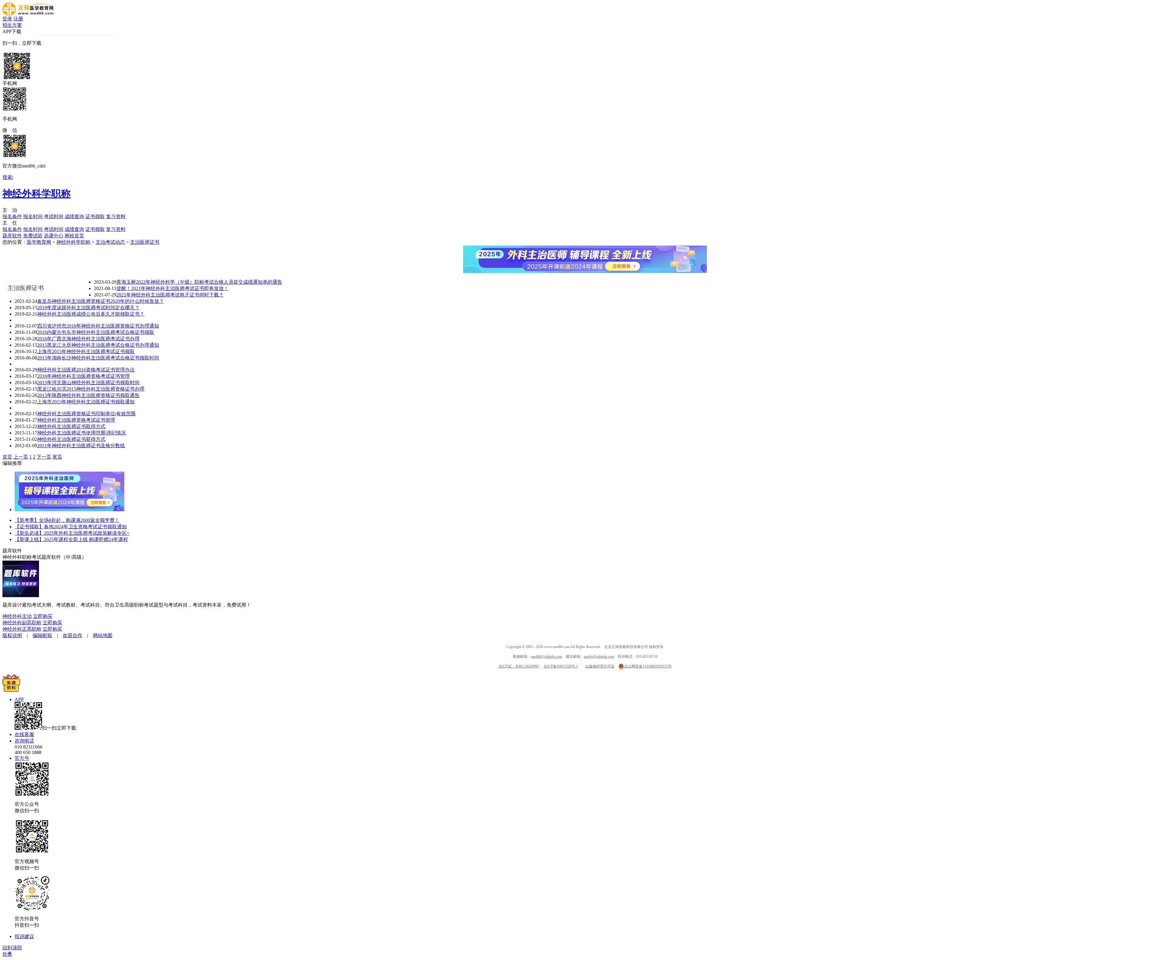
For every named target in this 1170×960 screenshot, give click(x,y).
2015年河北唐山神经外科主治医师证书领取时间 (88, 382)
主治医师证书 (144, 242)
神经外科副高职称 (21, 622)
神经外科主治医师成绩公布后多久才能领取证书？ (90, 314)
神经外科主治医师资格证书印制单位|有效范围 (86, 413)
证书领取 (95, 216)
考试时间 (53, 216)
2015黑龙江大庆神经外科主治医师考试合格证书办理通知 (98, 345)
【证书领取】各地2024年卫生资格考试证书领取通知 (71, 526)
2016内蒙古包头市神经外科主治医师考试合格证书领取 (95, 332)
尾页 (57, 456)
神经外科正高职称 (21, 629)
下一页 (44, 456)
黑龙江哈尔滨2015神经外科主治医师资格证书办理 (90, 388)
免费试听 (33, 235)
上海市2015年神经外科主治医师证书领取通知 (86, 401)
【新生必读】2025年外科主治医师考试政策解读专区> (72, 533)
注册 (18, 18)
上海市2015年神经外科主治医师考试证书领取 (86, 351)
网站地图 (102, 635)
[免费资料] (11, 690)
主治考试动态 (110, 242)
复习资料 (116, 216)
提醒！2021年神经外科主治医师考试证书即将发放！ (172, 288)
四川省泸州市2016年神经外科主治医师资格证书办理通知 (98, 325)
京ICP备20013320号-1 (561, 666)
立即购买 (42, 616)
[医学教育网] (27, 14)
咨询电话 (24, 740)
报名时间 (33, 216)
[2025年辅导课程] (69, 509)
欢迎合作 (72, 635)
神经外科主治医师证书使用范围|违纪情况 (81, 432)
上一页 (20, 456)
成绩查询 (74, 216)
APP (19, 699)
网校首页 (74, 235)
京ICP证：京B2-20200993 (518, 666)
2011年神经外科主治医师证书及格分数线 (81, 445)
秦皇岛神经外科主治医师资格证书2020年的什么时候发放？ (100, 301)
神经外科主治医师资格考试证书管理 (76, 420)
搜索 (7, 177)
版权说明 (12, 635)
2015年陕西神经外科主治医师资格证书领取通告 (88, 395)
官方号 (22, 758)
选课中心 (53, 235)
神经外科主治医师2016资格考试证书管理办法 (86, 369)
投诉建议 (24, 936)
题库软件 (12, 235)
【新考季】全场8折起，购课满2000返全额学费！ (67, 520)
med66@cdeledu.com (546, 656)
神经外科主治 (17, 616)
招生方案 (12, 25)
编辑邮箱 (42, 635)
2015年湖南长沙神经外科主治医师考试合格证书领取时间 (98, 357)
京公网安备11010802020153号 (648, 666)
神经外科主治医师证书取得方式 (71, 426)
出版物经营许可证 (600, 666)
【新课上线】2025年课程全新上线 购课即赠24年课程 (71, 539)
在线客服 (24, 734)
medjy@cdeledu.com (599, 656)
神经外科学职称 (36, 193)
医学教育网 (39, 242)
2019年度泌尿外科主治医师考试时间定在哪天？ (88, 307)
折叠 (7, 954)
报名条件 (12, 216)
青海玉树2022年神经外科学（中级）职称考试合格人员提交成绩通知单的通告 (199, 282)
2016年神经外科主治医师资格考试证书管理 (83, 376)
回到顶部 (12, 947)
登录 (7, 18)
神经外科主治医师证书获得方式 (71, 439)
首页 (7, 456)
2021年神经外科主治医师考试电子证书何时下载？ (170, 294)
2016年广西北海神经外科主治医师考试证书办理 (88, 338)
